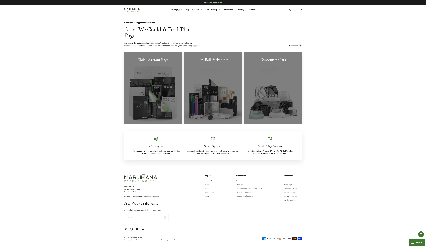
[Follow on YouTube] (137, 229)
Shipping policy (166, 240)
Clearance (228, 10)
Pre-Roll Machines (290, 200)
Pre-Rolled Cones (290, 196)
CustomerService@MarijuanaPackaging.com (141, 197)
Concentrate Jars (290, 188)
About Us (239, 181)
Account (208, 181)
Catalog (241, 10)
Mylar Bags (288, 185)
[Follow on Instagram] (131, 229)
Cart (207, 185)
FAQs (207, 196)
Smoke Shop (212, 10)
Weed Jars (288, 181)
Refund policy (129, 240)
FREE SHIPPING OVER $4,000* (213, 2)
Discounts (240, 185)
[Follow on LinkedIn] (142, 229)
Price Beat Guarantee (244, 192)
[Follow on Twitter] (125, 229)
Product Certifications (244, 196)
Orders (207, 188)
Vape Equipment (193, 10)
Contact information (181, 240)
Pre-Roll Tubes (289, 192)
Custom (252, 10)
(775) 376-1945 (130, 192)
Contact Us (209, 192)
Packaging (175, 10)
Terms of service (153, 240)
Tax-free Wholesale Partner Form (249, 188)
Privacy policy (140, 240)
